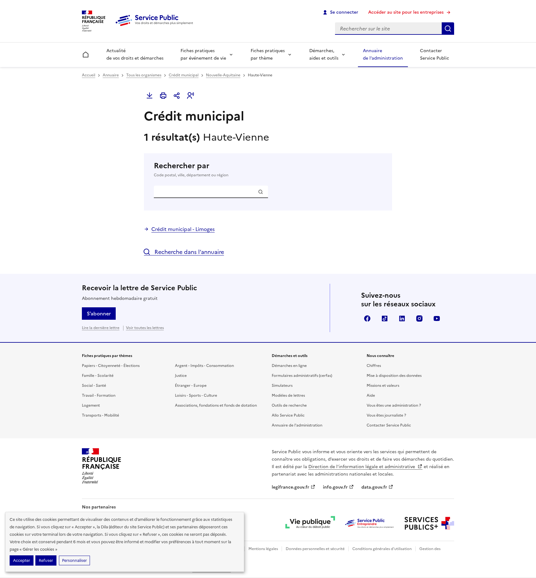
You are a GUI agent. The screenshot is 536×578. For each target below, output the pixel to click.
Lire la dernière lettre (100, 328)
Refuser (46, 560)
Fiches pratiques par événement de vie (203, 54)
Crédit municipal (184, 75)
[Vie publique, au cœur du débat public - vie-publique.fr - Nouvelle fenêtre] (310, 523)
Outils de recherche (289, 405)
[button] (190, 95)
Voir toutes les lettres (145, 328)
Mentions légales (263, 549)
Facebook (367, 318)
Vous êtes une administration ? (394, 405)
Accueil (88, 75)
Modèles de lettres (288, 395)
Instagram (419, 318)
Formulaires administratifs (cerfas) (302, 375)
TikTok (384, 318)
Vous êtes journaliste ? (386, 415)
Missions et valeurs (383, 385)
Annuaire (111, 75)
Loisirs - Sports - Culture (196, 395)
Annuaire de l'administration (297, 425)
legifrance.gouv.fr (290, 487)
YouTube (437, 318)
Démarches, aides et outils (323, 54)
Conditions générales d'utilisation (382, 549)
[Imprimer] (163, 95)
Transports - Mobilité (100, 415)
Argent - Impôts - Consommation (204, 365)
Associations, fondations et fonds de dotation (216, 405)
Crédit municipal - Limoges (183, 229)
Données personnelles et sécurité (315, 549)
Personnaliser (74, 560)
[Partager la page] (176, 95)
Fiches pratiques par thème (268, 54)
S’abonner (99, 313)
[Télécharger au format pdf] (149, 95)
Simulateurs (282, 385)
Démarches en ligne (289, 365)
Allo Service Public (288, 415)
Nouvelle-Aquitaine (223, 75)
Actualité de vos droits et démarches (134, 54)
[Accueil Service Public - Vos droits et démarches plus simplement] (155, 26)
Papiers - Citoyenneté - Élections (111, 365)
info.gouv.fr (335, 487)
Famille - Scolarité (98, 375)
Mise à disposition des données (394, 375)
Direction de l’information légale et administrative (362, 466)
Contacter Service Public (434, 54)
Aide (371, 395)
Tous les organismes (143, 75)
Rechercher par (191, 169)
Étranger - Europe (191, 385)
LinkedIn (402, 318)
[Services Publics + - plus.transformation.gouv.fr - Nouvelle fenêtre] (429, 523)
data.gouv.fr (374, 487)
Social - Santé (94, 385)
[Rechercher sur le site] (448, 28)
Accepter (21, 560)
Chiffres (374, 365)
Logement (91, 405)
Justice (181, 375)
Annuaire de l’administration (383, 54)
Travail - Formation (98, 395)
